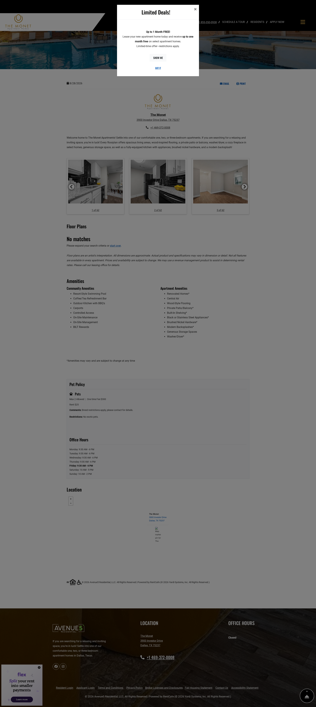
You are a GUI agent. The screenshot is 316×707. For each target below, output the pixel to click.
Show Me (158, 58)
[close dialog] (195, 9)
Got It (158, 68)
